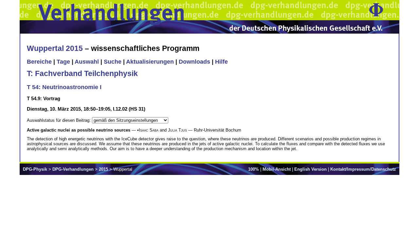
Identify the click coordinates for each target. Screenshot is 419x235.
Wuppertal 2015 (55, 48)
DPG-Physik (35, 169)
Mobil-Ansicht (277, 169)
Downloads (194, 61)
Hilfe (221, 61)
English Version (310, 169)
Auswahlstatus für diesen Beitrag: (59, 120)
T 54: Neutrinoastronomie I (64, 87)
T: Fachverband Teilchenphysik (82, 73)
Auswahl (87, 61)
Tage (63, 61)
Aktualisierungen (150, 61)
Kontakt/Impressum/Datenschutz (363, 169)
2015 (103, 169)
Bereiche (39, 61)
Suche (112, 61)
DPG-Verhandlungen (73, 169)
